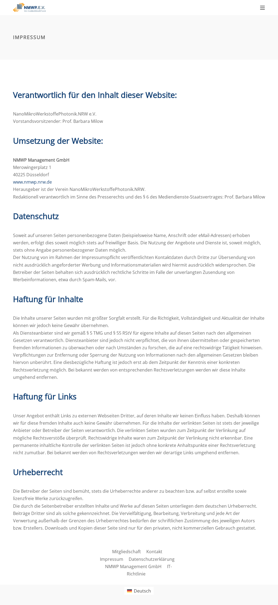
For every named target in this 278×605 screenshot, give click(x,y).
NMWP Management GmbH (133, 566)
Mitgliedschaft (126, 552)
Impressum (111, 559)
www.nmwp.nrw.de (32, 182)
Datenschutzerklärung (152, 559)
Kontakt (154, 552)
